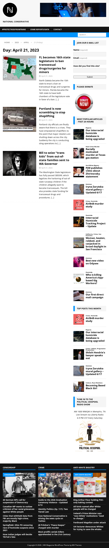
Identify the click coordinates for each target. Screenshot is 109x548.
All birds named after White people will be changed (86, 507)
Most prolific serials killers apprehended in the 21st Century (54, 533)
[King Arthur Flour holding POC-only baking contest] (89, 485)
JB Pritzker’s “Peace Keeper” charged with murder (51, 526)
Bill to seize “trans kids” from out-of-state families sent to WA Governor (54, 158)
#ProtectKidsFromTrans (14, 29)
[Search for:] (92, 34)
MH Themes (77, 545)
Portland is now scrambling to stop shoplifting (52, 112)
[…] (57, 99)
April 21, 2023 (46, 76)
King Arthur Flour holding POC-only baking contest (88, 501)
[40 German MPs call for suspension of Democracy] (19, 485)
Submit (90, 77)
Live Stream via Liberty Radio (89, 414)
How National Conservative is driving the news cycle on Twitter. (52, 518)
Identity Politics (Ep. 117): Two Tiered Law (53, 510)
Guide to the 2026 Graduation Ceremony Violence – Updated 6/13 (53, 502)
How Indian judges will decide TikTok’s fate (17, 535)
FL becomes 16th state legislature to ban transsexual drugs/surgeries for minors (55, 64)
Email (80, 58)
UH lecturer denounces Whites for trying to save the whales (88, 527)
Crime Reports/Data (39, 29)
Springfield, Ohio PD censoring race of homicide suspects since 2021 (18, 527)
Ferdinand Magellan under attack (89, 522)
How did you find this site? (86, 66)
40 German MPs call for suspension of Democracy (15, 501)
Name (80, 49)
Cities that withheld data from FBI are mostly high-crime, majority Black (18, 518)
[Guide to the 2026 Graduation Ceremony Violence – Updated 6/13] (54, 485)
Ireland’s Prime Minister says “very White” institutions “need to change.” (88, 516)
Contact (58, 29)
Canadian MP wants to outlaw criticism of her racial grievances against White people (18, 509)
